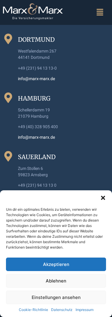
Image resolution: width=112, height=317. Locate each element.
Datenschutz (62, 309)
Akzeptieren (56, 264)
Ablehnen (56, 281)
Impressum (84, 309)
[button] (103, 198)
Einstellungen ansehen (56, 297)
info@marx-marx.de (36, 78)
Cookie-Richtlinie (33, 309)
